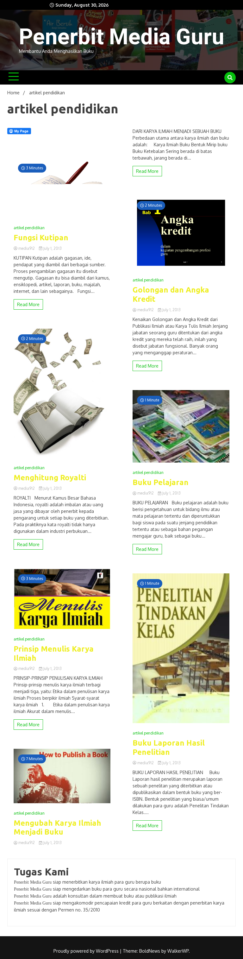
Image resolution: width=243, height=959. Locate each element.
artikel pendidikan (29, 227)
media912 (26, 248)
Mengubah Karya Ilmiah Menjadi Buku (57, 827)
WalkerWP (178, 951)
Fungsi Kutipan (41, 237)
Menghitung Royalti (50, 477)
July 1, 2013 (52, 248)
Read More (28, 304)
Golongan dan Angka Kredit (171, 294)
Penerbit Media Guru (121, 37)
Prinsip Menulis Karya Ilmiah (54, 653)
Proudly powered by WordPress (86, 951)
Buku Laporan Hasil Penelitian (169, 747)
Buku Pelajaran (161, 482)
